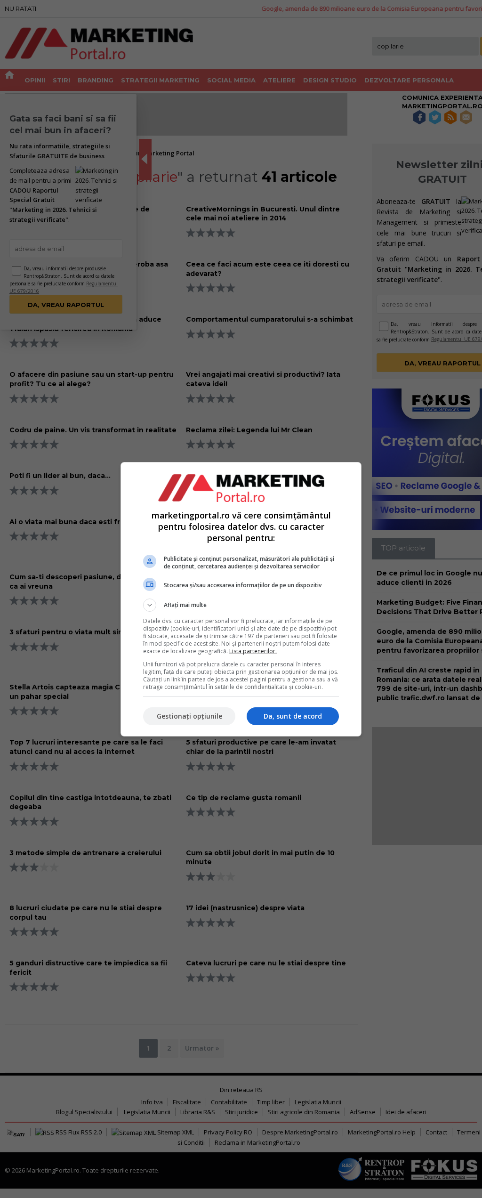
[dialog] (241, 599)
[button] (241, 605)
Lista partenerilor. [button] (253, 651)
